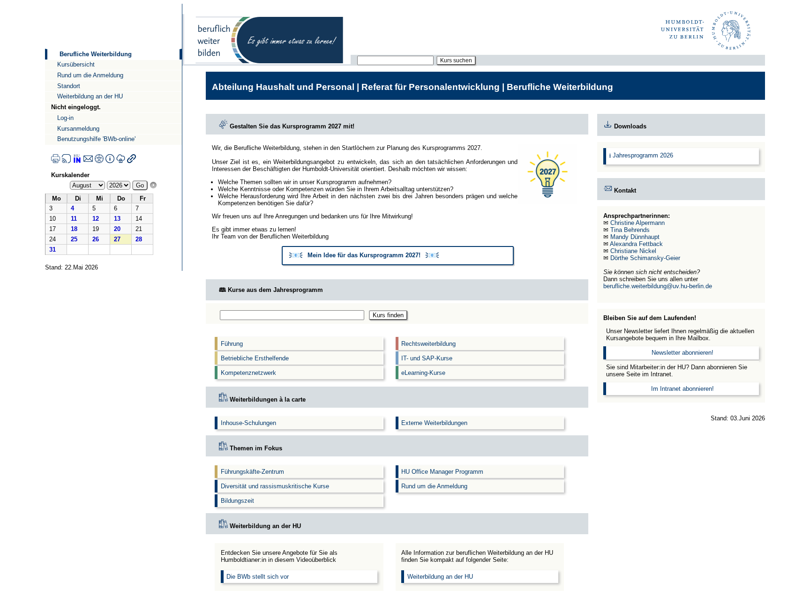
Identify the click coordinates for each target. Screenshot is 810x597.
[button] (398, 256)
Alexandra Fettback (636, 243)
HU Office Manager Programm (442, 471)
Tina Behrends (630, 229)
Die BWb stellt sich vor (257, 576)
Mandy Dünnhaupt (635, 236)
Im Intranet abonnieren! (682, 388)
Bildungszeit (237, 500)
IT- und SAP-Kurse (426, 358)
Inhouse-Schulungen (248, 422)
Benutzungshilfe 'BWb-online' (96, 138)
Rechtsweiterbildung (428, 343)
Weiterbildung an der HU (90, 96)
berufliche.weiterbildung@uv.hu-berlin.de (657, 286)
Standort (68, 86)
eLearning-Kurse (423, 372)
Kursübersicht (76, 64)
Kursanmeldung (78, 128)
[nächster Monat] (153, 185)
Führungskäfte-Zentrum (252, 471)
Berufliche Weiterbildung (96, 54)
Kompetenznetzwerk (248, 372)
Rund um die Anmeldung (90, 75)
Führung (232, 343)
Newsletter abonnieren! (682, 352)
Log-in (65, 117)
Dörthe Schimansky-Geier (645, 257)
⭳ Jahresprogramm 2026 (641, 155)
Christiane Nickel (633, 250)
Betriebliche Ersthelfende (255, 358)
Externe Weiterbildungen (434, 422)
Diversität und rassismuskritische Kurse (275, 486)
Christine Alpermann (637, 222)
